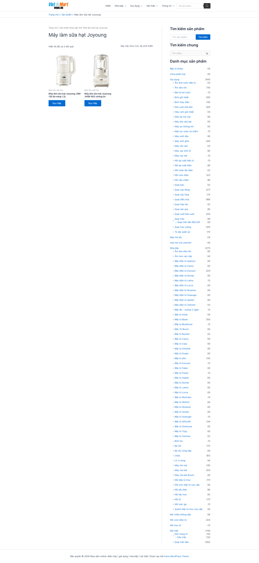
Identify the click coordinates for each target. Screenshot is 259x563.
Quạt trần (179, 219)
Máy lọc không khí (184, 126)
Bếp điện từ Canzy (184, 266)
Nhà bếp (119, 5)
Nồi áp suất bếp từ (184, 160)
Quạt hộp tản (181, 204)
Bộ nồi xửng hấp (183, 450)
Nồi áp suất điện (183, 165)
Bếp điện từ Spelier (184, 300)
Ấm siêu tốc (181, 87)
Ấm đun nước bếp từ (185, 82)
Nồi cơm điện (181, 175)
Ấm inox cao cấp (183, 256)
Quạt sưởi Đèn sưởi (184, 214)
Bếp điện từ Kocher (184, 275)
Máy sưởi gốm (182, 141)
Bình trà (179, 441)
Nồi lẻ (178, 499)
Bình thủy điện (182, 102)
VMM (107, 5)
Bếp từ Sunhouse (183, 426)
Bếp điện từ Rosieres (185, 290)
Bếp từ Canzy (182, 339)
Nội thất (151, 5)
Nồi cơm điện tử (178, 520)
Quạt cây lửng (182, 194)
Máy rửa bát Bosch (184, 475)
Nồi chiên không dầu (180, 514)
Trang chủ (53, 28)
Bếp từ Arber (181, 314)
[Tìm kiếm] (207, 6)
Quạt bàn (179, 184)
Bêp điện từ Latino (184, 280)
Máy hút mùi (181, 465)
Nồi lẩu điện (181, 489)
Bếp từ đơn (180, 358)
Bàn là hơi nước (182, 92)
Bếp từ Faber (181, 368)
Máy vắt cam (181, 146)
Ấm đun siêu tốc (183, 251)
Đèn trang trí (181, 534)
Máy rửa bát (181, 470)
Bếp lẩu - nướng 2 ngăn (187, 309)
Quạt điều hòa (182, 199)
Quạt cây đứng (182, 189)
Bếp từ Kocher (182, 382)
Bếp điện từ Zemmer (185, 304)
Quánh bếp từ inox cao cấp (188, 509)
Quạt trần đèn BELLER (188, 222)
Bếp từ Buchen (182, 334)
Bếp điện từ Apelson (185, 261)
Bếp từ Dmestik (182, 348)
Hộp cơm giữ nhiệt (184, 112)
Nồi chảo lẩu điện (184, 170)
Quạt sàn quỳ (181, 209)
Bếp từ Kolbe (176, 68)
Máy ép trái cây (183, 116)
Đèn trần (181, 537)
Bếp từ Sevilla (182, 411)
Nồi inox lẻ (175, 525)
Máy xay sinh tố (183, 150)
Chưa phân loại (177, 74)
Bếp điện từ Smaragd (185, 295)
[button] (124, 5)
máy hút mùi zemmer (180, 242)
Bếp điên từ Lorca (184, 285)
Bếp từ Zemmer (182, 436)
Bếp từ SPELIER (183, 421)
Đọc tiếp (57, 103)
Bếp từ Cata (181, 343)
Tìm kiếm (203, 37)
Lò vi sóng (180, 460)
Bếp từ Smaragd (183, 416)
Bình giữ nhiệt (182, 97)
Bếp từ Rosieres (183, 407)
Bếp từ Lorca (181, 392)
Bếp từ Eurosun (182, 363)
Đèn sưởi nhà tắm (184, 107)
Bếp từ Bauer (181, 319)
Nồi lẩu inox (181, 494)
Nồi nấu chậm (182, 180)
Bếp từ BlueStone (183, 324)
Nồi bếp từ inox (183, 480)
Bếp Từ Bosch (182, 329)
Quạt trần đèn (182, 542)
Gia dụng (135, 5)
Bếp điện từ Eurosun (185, 270)
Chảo (177, 455)
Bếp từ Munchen (183, 397)
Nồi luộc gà (180, 504)
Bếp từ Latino (181, 387)
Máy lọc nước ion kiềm (186, 131)
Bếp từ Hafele (182, 377)
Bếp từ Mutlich (182, 402)
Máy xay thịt (181, 155)
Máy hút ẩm (176, 237)
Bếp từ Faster (181, 373)
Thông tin (166, 5)
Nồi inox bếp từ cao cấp (187, 484)
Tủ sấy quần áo (182, 231)
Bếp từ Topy (181, 431)
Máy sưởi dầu (181, 136)
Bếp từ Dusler (182, 353)
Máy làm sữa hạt (183, 121)
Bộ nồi (178, 446)
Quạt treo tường (183, 227)
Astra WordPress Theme (176, 556)
